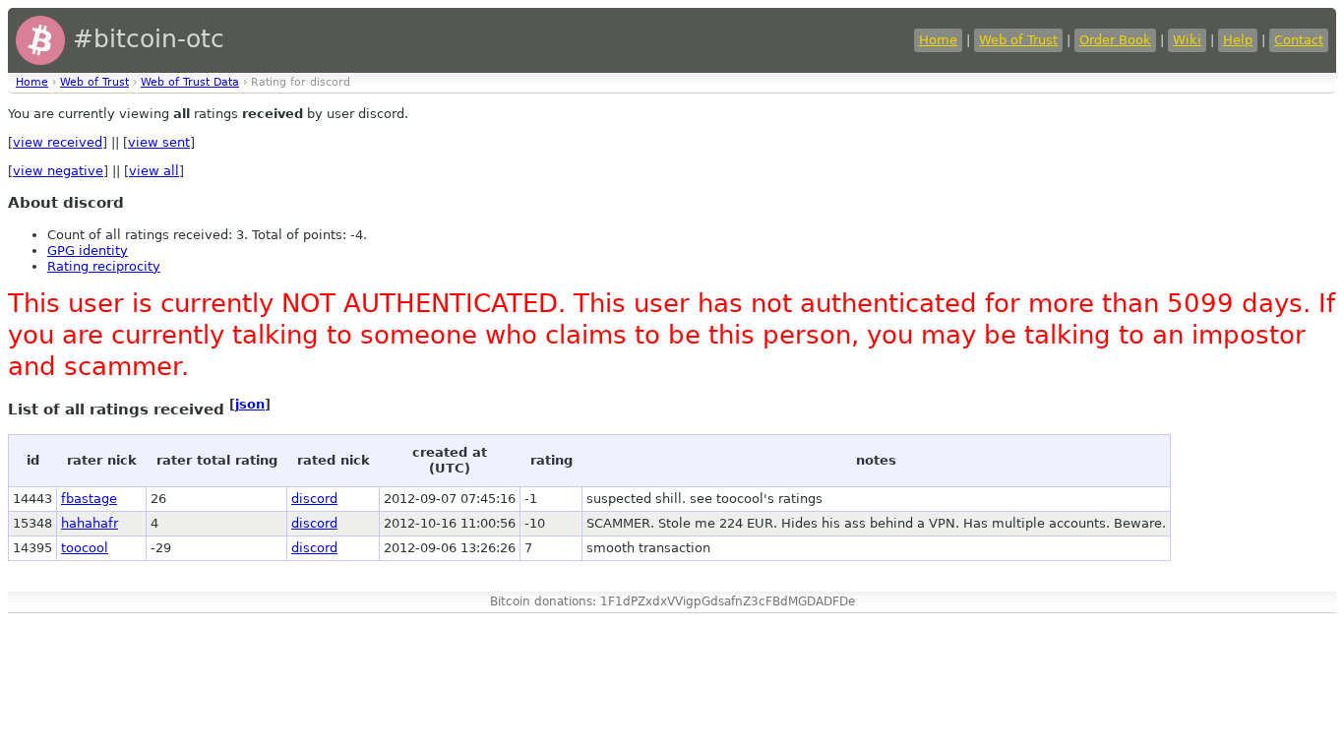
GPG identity (87, 250)
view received (57, 142)
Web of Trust (1018, 39)
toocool (84, 547)
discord (314, 498)
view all (154, 170)
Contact (1298, 39)
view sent (159, 142)
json (250, 404)
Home (938, 39)
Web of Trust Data (190, 82)
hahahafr (89, 523)
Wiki (1187, 39)
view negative (58, 170)
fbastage (89, 498)
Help (1237, 39)
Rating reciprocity (103, 266)
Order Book (1115, 39)
